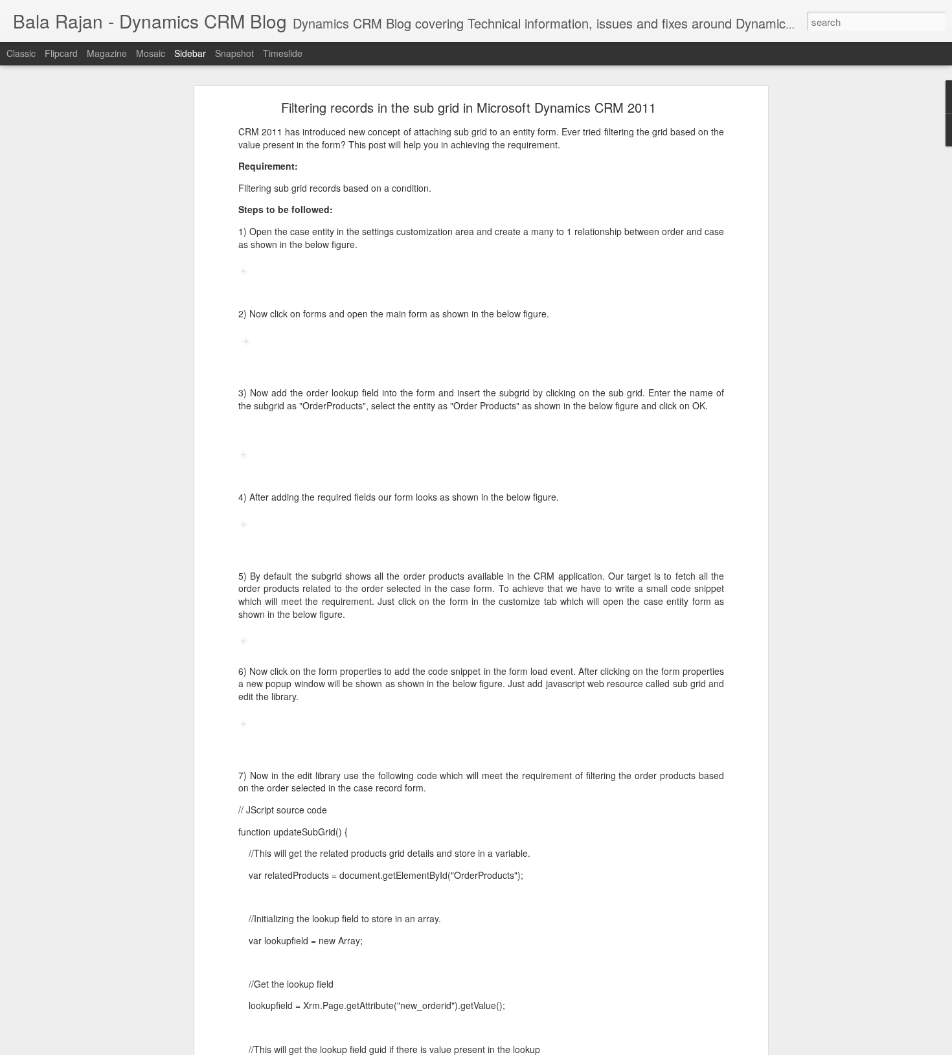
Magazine (107, 53)
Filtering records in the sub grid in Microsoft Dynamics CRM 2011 (468, 107)
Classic (21, 53)
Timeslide (282, 53)
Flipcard (61, 53)
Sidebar (190, 53)
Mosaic (150, 53)
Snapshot (234, 53)
